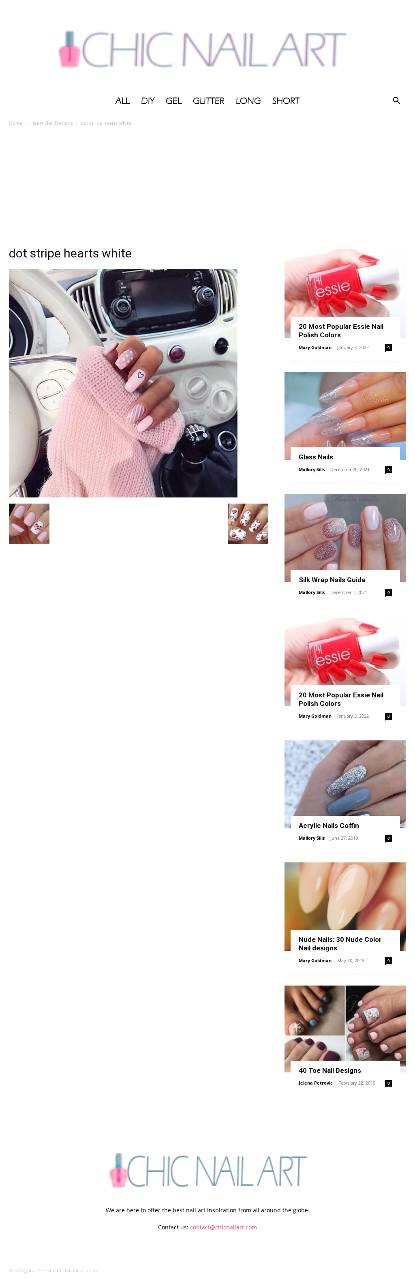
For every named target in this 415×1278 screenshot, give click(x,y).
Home (16, 123)
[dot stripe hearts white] (123, 495)
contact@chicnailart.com (223, 1227)
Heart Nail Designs (51, 123)
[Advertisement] (207, 188)
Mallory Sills (312, 469)
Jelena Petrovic (316, 1083)
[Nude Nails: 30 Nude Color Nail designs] (345, 906)
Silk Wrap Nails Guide (332, 580)
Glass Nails (316, 457)
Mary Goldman (315, 347)
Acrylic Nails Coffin (329, 825)
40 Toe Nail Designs (330, 1070)
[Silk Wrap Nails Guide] (345, 538)
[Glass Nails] (345, 416)
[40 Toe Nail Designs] (345, 1029)
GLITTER (209, 101)
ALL (123, 101)
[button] (396, 101)
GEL (174, 101)
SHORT (285, 101)
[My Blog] (207, 45)
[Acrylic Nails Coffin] (345, 784)
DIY (147, 101)
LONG (248, 101)
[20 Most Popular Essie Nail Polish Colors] (345, 293)
